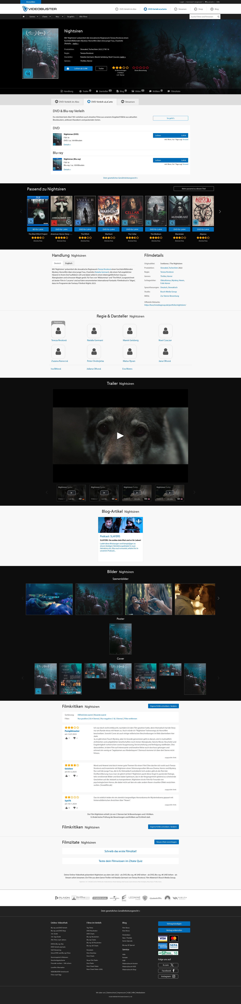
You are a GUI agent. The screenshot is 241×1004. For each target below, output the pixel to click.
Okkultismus (165, 280)
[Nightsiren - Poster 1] (120, 639)
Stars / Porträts (127, 938)
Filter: (67, 718)
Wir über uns (101, 992)
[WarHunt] (108, 211)
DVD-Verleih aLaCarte (157, 9)
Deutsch (163, 287)
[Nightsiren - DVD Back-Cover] (70, 679)
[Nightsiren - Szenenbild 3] (148, 599)
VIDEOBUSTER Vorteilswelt (60, 972)
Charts (44, 16)
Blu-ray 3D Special (128, 945)
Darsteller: (68, 57)
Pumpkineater (72, 730)
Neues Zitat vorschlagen (167, 842)
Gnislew (69, 768)
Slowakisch (172, 287)
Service (125, 949)
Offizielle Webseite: (152, 302)
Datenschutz (111, 992)
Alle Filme (83, 16)
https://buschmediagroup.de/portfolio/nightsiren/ (165, 305)
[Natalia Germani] (94, 331)
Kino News (126, 931)
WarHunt (108, 234)
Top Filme (90, 928)
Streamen (182, 9)
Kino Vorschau (91, 953)
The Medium (156, 234)
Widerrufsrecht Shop (129, 969)
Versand (185, 139)
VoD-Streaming (56, 950)
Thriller (83, 61)
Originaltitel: (149, 263)
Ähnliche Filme (38, 241)
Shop (200, 9)
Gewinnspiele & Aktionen (59, 957)
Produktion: (69, 49)
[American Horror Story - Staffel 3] (61, 211)
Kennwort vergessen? (194, 2)
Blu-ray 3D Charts (92, 946)
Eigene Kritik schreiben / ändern (163, 706)
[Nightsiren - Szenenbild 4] (198, 599)
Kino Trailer (90, 963)
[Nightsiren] (40, 53)
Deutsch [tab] (57, 263)
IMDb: (146, 296)
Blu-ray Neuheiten (93, 937)
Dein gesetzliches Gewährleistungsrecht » (120, 178)
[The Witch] (85, 211)
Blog (217, 9)
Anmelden (30, 2)
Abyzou (203, 234)
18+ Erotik (54, 934)
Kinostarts (90, 950)
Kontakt (125, 957)
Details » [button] (67, 144)
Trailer (101, 68)
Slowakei (84, 49)
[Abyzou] (203, 211)
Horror (89, 61)
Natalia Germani (87, 57)
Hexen (181, 280)
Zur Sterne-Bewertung (169, 296)
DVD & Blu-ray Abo (57, 944)
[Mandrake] (179, 211)
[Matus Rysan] (130, 352)
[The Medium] (156, 211)
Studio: (147, 291)
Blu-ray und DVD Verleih (59, 928)
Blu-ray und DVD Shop (58, 931)
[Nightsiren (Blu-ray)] (57, 164)
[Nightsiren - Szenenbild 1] (49, 599)
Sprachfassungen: (151, 287)
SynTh (68, 800)
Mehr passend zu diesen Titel (194, 188)
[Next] (219, 211)
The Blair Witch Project (38, 234)
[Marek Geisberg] (130, 331)
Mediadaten (140, 992)
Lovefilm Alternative (58, 967)
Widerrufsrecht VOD (129, 966)
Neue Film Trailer (92, 960)
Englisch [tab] (68, 263)
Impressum (121, 992)
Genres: (67, 61)
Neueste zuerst (100, 715)
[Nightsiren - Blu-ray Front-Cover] (120, 679)
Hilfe (124, 954)
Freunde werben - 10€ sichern (61, 963)
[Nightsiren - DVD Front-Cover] (46, 679)
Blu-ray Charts (91, 940)
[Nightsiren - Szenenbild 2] (99, 599)
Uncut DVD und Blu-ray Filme (61, 953)
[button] (218, 598)
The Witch (85, 234)
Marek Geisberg (101, 57)
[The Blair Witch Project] (38, 211)
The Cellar (132, 234)
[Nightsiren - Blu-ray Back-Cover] (145, 679)
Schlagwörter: (150, 280)
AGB (123, 960)
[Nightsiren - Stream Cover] (195, 679)
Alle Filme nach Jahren (58, 940)
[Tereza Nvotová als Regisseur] (58, 331)
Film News (126, 928)
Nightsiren (65, 487)
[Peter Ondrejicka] (94, 352)
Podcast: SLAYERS (110, 536)
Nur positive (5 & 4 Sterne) (88, 718)
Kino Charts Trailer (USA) (95, 969)
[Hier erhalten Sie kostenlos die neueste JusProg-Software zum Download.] (168, 953)
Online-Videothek (59, 922)
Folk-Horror (165, 283)
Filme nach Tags (56, 975)
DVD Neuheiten (92, 931)
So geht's (70, 16)
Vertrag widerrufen (174, 930)
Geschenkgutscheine (58, 960)
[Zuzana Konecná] (58, 352)
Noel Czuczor (113, 57)
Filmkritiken (126, 935)
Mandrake (179, 234)
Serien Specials (127, 941)
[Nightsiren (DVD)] (57, 139)
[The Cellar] (132, 211)
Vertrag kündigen (174, 923)
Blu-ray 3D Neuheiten (94, 943)
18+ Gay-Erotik (56, 937)
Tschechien (93, 49)
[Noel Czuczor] (165, 331)
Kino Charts (90, 956)
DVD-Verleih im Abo (128, 9)
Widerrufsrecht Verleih (130, 963)
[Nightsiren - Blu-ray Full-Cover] (170, 679)
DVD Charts (90, 934)
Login (182, 2)
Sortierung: (69, 715)
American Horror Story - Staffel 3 (61, 234)
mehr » (75, 43)
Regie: (66, 53)
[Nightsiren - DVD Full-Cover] (95, 679)
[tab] (67, 101)
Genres (32, 16)
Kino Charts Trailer (93, 966)
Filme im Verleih (94, 922)
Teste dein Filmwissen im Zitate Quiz (120, 861)
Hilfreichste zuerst (85, 715)
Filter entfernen (130, 718)
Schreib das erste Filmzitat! (121, 851)
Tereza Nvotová (86, 53)
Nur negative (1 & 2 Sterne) (112, 718)
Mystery (175, 280)
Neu (57, 16)
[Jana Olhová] (165, 352)
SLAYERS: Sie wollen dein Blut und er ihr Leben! (120, 540)
